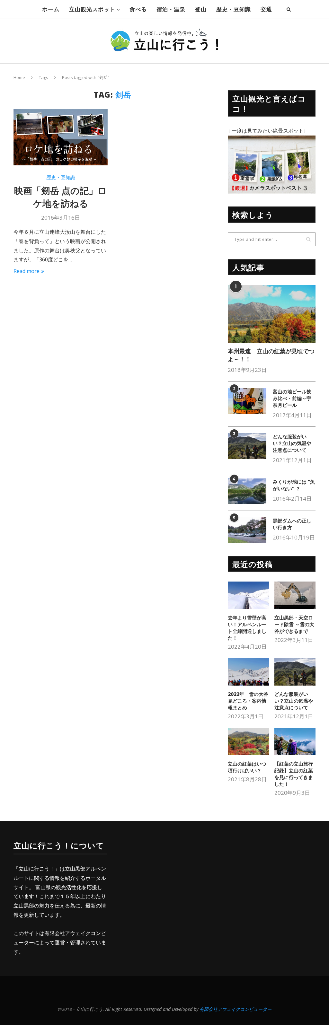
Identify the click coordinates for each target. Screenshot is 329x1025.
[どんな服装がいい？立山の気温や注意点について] (247, 446)
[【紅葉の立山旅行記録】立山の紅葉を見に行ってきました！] (295, 742)
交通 (266, 9)
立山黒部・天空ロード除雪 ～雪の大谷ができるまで (294, 624)
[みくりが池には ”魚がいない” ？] (247, 491)
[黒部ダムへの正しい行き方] (247, 530)
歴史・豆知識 (233, 9)
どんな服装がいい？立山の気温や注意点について (292, 443)
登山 (201, 9)
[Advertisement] (172, 885)
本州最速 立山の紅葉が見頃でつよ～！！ (271, 355)
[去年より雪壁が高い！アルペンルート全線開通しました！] (248, 595)
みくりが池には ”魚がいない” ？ (294, 485)
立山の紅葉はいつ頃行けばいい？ (247, 767)
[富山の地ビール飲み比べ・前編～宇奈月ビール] (247, 401)
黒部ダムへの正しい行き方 (292, 523)
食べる (138, 9)
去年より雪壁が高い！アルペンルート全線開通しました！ (247, 627)
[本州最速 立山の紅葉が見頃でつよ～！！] (272, 314)
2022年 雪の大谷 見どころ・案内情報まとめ (248, 701)
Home (19, 77)
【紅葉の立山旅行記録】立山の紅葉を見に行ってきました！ (293, 773)
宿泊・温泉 (170, 9)
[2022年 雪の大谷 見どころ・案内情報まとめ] (248, 672)
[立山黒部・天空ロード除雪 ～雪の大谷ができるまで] (295, 595)
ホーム (50, 9)
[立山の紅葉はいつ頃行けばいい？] (248, 742)
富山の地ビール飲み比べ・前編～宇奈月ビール (292, 398)
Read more (26, 271)
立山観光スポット (92, 9)
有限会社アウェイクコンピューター (238, 1009)
